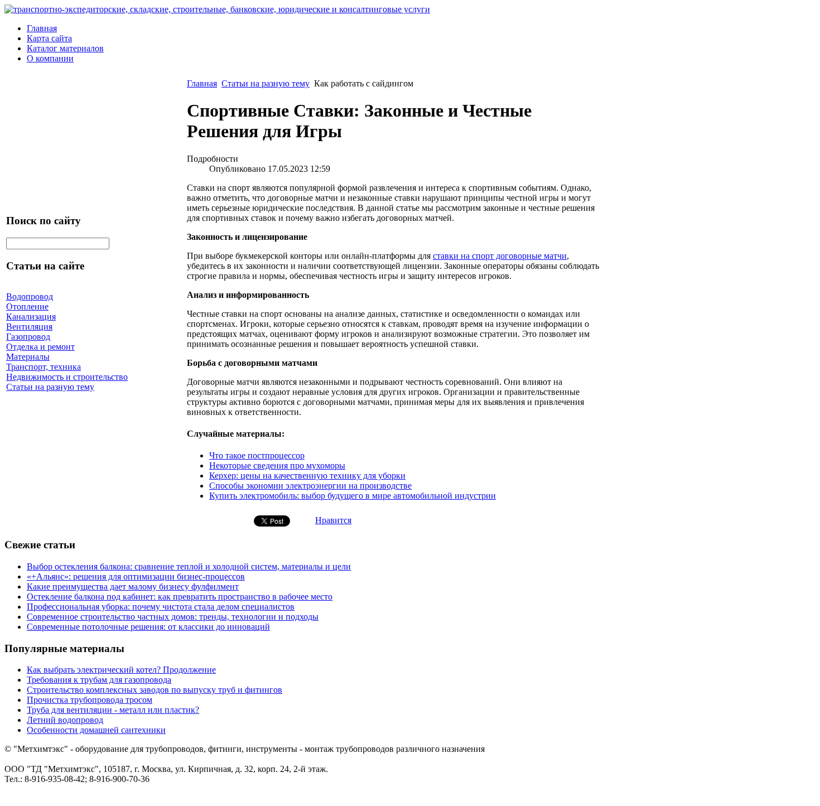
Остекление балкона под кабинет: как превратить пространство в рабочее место (179, 596)
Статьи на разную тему (265, 83)
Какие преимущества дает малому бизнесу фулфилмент (133, 586)
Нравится (333, 520)
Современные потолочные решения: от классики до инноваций (148, 626)
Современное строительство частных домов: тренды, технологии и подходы (173, 616)
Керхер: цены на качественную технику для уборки (307, 475)
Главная (42, 28)
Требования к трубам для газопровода (99, 679)
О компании (50, 58)
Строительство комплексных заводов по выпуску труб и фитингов (154, 689)
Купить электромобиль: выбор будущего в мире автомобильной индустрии (352, 495)
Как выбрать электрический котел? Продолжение (121, 669)
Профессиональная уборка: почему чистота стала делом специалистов (161, 606)
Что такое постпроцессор (257, 455)
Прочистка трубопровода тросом (89, 699)
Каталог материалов (65, 48)
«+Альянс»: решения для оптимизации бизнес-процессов (136, 576)
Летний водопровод (65, 720)
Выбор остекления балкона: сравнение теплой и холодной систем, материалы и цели (189, 566)
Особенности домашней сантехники (96, 730)
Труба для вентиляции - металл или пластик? (113, 710)
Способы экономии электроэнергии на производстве (310, 485)
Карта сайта (49, 38)
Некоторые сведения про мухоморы (277, 465)
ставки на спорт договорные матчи (500, 255)
